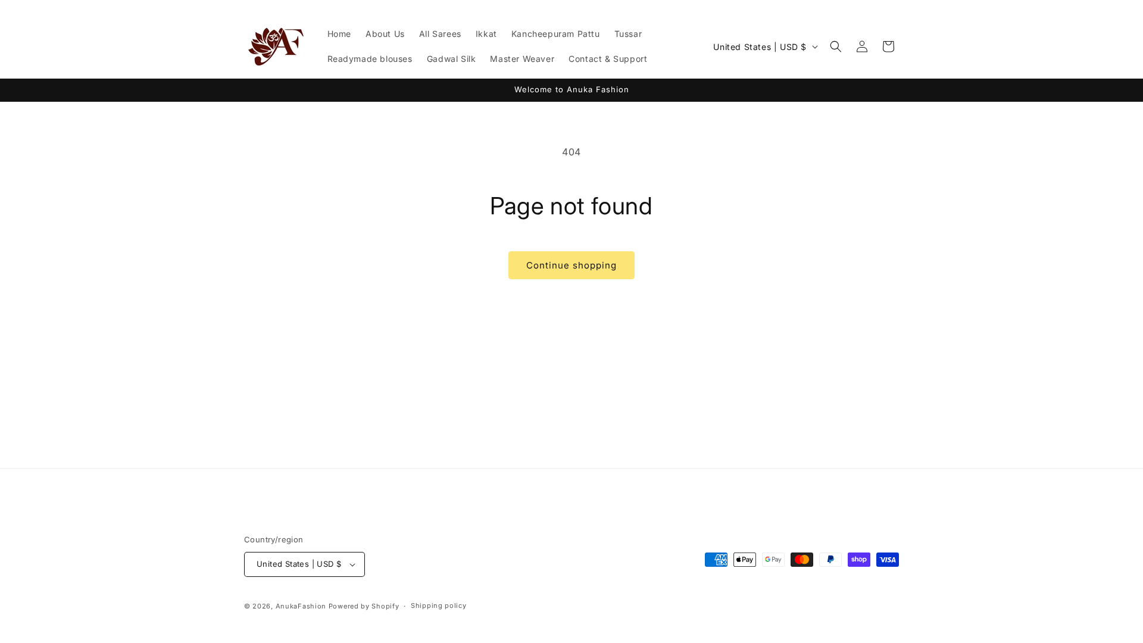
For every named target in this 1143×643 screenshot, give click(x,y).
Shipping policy (439, 605)
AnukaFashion (301, 606)
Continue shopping (571, 265)
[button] (836, 46)
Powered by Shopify (364, 606)
